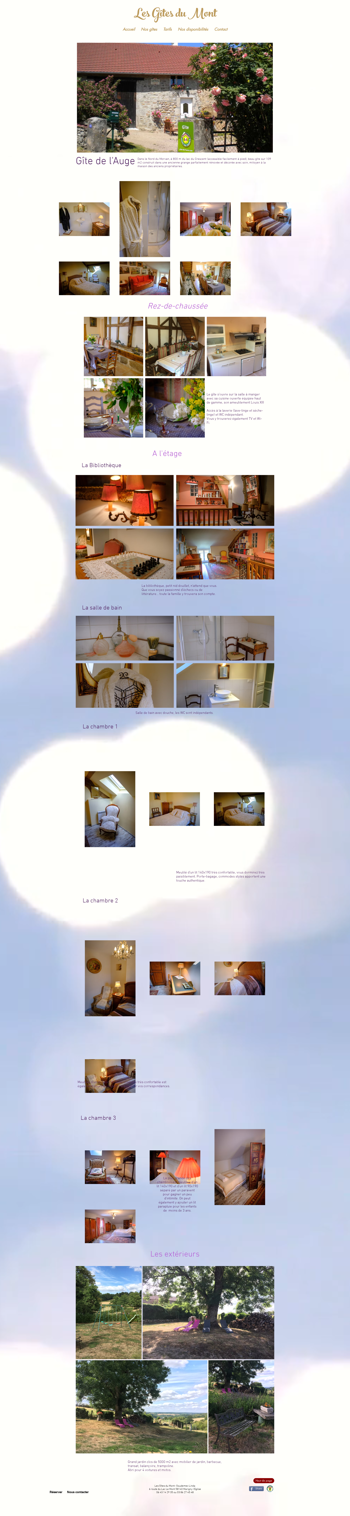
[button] (125, 500)
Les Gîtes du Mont (175, 14)
